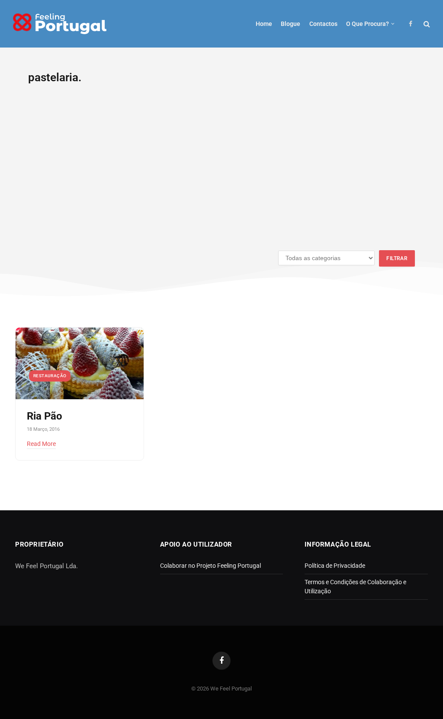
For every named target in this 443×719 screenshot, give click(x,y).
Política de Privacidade (335, 565)
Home (264, 23)
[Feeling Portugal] (59, 24)
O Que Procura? (367, 23)
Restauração (49, 375)
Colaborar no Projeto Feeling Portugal (210, 565)
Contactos (323, 23)
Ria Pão (44, 416)
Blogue (290, 23)
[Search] (426, 24)
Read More (41, 443)
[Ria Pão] (80, 364)
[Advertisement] (221, 172)
